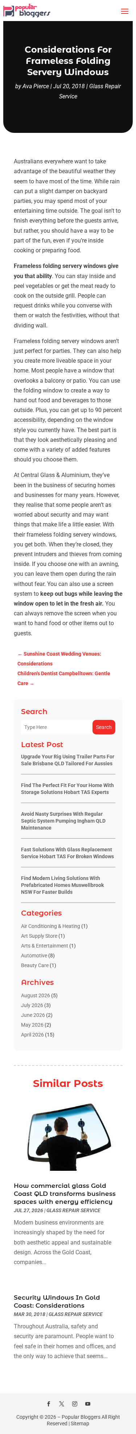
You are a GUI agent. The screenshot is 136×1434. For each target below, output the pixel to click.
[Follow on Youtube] (88, 1404)
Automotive (34, 955)
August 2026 (35, 995)
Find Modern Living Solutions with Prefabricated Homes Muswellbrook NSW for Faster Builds (62, 885)
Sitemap (80, 1423)
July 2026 (32, 1005)
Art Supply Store (39, 936)
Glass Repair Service (73, 1210)
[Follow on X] (62, 1404)
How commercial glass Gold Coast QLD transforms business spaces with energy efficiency (65, 1193)
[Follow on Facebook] (49, 1404)
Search (104, 727)
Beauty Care (35, 965)
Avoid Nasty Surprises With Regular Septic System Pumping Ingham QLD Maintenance (63, 821)
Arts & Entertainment (44, 946)
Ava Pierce (35, 86)
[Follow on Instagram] (75, 1404)
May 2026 (32, 1025)
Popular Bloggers (81, 1417)
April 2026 (32, 1035)
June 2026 (33, 1015)
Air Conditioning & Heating (50, 926)
